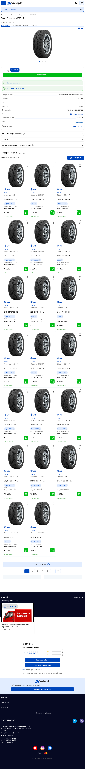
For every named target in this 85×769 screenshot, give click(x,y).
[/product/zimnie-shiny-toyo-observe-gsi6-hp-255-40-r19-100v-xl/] (42, 175)
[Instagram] (42, 748)
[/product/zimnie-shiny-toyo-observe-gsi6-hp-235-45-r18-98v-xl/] (69, 232)
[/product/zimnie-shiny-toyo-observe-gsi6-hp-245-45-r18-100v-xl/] (42, 344)
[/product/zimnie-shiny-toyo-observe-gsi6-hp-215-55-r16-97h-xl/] (42, 232)
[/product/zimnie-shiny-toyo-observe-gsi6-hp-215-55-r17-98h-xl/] (16, 232)
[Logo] (14, 3)
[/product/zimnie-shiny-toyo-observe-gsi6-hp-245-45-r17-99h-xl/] (69, 288)
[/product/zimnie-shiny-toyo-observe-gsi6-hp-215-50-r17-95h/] (16, 513)
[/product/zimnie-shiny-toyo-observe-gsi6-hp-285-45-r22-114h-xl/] (42, 457)
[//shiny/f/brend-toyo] (79, 123)
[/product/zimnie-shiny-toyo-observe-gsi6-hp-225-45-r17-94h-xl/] (42, 288)
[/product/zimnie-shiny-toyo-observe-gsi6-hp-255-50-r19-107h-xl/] (16, 401)
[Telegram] (75, 721)
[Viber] (82, 721)
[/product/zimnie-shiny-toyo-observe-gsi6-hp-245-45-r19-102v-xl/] (16, 288)
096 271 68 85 (8, 720)
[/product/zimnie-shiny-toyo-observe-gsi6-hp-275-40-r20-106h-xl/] (69, 457)
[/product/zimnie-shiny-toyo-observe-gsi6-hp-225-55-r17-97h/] (42, 513)
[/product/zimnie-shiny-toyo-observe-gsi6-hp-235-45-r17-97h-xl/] (16, 175)
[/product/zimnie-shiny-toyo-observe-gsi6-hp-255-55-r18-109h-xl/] (42, 401)
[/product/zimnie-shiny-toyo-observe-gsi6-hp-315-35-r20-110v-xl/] (16, 457)
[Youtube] (35, 748)
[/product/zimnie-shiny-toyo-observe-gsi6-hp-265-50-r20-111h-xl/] (69, 344)
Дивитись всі (79, 597)
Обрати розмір (42, 75)
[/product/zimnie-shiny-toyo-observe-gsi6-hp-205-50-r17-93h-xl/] (16, 344)
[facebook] (50, 748)
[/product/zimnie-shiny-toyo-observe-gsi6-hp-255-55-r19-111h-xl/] (69, 401)
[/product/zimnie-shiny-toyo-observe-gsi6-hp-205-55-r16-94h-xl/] (69, 175)
